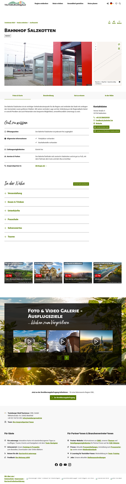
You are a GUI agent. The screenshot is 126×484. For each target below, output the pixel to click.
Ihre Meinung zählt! (22, 457)
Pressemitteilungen (90, 447)
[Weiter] (66, 357)
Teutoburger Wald (9, 22)
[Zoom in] (95, 44)
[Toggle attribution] (119, 82)
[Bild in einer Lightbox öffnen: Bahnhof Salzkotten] (48, 64)
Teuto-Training (113, 453)
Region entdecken (41, 3)
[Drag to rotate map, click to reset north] (95, 49)
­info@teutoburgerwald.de (32, 418)
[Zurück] (59, 357)
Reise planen (92, 3)
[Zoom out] (95, 46)
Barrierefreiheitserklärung (14, 481)
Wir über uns (9, 476)
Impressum (19, 479)
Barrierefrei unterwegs (27, 453)
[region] (107, 64)
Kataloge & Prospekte (31, 447)
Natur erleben (58, 3)
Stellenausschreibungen (97, 457)
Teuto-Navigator (51, 443)
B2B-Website (114, 443)
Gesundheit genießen (75, 3)
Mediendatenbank (89, 450)
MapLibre (97, 82)
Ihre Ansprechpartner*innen (23, 422)
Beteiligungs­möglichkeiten (80, 443)
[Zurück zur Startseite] (15, 3)
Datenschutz (9, 479)
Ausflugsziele (34, 22)
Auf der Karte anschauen (81, 184)
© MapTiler (103, 82)
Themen (111, 441)
